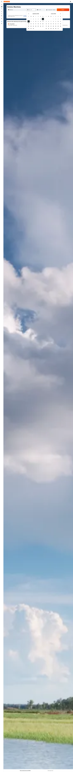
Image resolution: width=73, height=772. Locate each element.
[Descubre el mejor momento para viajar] (1, 16)
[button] (2, 1)
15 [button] (53, 23)
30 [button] (33, 28)
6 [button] (48, 21)
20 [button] (42, 23)
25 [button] (38, 26)
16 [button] (33, 23)
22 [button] (53, 26)
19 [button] (40, 23)
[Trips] (1, 19)
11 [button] (60, 21)
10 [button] (35, 21)
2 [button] (33, 19)
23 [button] (33, 26)
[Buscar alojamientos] (1, 7)
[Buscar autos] (1, 9)
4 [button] (60, 19)
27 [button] (48, 28)
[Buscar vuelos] (1, 5)
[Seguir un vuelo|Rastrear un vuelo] (1, 14)
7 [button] (28, 21)
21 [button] (28, 26)
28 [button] (28, 28)
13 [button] (48, 23)
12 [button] (40, 21)
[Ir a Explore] (1, 12)
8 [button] (53, 21)
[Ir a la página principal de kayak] (7, 1)
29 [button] (53, 28)
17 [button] (35, 23)
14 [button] (28, 23)
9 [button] (33, 21)
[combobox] (17, 9)
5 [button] (40, 19)
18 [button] (38, 23)
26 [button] (40, 26)
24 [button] (35, 26)
